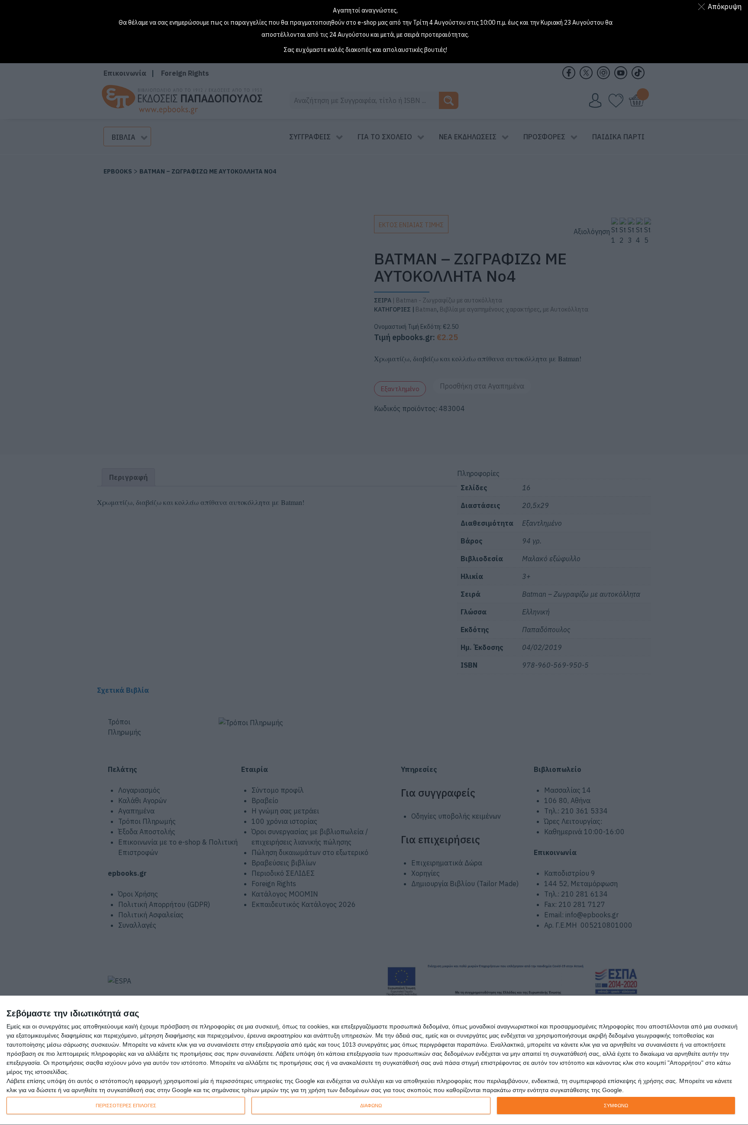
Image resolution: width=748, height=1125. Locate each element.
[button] (721, 6)
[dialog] (374, 1060)
